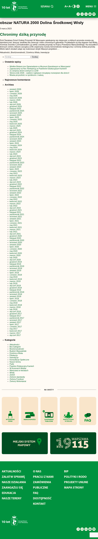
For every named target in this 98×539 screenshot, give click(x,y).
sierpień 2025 (15, 115)
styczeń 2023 (15, 182)
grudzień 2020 (16, 236)
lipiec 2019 (14, 273)
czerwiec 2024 (16, 145)
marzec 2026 (15, 100)
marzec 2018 (15, 307)
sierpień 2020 (15, 245)
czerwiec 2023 (16, 171)
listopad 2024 (15, 135)
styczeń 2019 (15, 286)
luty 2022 (13, 206)
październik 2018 (17, 292)
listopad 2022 (15, 186)
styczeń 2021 (15, 234)
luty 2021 (13, 232)
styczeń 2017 (15, 335)
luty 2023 (13, 180)
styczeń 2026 (15, 104)
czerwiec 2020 (16, 249)
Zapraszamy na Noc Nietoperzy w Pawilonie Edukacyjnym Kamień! (38, 69)
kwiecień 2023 (16, 176)
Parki (12, 364)
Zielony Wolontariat (18, 381)
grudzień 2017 (16, 314)
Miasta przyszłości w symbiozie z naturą (26, 75)
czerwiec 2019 (16, 275)
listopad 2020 (15, 238)
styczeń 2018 (15, 312)
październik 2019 (17, 266)
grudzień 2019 (16, 262)
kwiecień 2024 (16, 150)
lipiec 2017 (14, 324)
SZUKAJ (45, 6)
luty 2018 (13, 309)
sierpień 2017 (15, 322)
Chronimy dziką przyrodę (23, 34)
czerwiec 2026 (16, 94)
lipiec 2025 (14, 117)
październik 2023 (17, 163)
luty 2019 (13, 283)
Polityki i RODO (75, 476)
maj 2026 (13, 96)
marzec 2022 (15, 204)
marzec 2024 (15, 152)
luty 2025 (13, 128)
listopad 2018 (15, 290)
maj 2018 (13, 303)
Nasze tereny (15, 362)
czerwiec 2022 (16, 197)
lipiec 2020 (14, 247)
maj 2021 (13, 225)
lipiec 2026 (14, 91)
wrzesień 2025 (16, 113)
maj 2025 (13, 122)
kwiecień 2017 (16, 331)
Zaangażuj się (12, 487)
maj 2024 (13, 147)
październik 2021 (17, 214)
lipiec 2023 (14, 169)
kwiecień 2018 (16, 305)
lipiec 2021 (14, 221)
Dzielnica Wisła (16, 353)
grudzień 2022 (16, 184)
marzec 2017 (15, 333)
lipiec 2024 (14, 143)
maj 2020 (13, 251)
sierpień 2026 (15, 89)
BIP (66, 471)
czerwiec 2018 (16, 301)
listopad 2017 (15, 316)
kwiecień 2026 (16, 98)
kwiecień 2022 (16, 201)
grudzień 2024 (16, 132)
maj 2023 (13, 173)
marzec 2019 (15, 281)
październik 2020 (17, 240)
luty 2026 (13, 102)
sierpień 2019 (15, 271)
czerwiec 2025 (16, 119)
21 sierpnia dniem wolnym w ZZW (24, 71)
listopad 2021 (15, 212)
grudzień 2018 (16, 288)
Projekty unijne (76, 482)
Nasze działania (14, 482)
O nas (37, 471)
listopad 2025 (15, 109)
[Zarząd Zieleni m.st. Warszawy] (15, 11)
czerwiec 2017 (16, 327)
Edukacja (14, 355)
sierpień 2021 (15, 219)
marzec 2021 (15, 229)
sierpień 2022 (15, 193)
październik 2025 (17, 111)
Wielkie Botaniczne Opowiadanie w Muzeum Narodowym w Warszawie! (40, 66)
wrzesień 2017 (16, 320)
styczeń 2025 (15, 130)
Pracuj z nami (43, 476)
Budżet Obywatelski (18, 351)
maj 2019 (13, 277)
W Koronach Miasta (18, 368)
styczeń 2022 (15, 208)
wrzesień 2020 (16, 242)
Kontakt (39, 503)
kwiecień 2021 (16, 227)
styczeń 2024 (15, 156)
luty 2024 (13, 154)
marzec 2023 (15, 178)
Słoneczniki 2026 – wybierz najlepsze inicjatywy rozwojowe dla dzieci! (39, 73)
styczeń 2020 (15, 260)
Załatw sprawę (13, 476)
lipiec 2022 (14, 195)
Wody (12, 373)
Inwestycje (14, 358)
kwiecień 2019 (16, 279)
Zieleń (12, 375)
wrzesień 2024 (16, 139)
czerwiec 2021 (16, 223)
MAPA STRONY (74, 487)
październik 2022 (17, 188)
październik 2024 (17, 137)
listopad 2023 (15, 160)
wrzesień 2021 (16, 217)
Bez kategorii (15, 347)
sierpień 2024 (15, 141)
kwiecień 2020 (16, 253)
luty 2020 (13, 258)
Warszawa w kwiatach (19, 370)
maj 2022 (13, 199)
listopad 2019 (15, 264)
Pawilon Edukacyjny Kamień (22, 366)
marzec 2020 (15, 255)
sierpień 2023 (15, 167)
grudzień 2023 (16, 158)
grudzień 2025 (16, 106)
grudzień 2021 (16, 210)
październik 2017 (17, 318)
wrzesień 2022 (16, 191)
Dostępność (42, 498)
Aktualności (14, 345)
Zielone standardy (17, 377)
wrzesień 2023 (16, 165)
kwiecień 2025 (16, 124)
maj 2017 (13, 329)
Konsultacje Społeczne (19, 360)
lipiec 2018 (14, 299)
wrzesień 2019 (16, 268)
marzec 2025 (15, 126)
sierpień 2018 (15, 296)
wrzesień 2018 (16, 294)
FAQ (35, 493)
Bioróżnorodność (17, 349)
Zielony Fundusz (17, 379)
